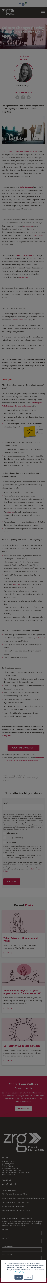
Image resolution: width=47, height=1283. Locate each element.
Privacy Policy (19, 1272)
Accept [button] (18, 1277)
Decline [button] (28, 1277)
